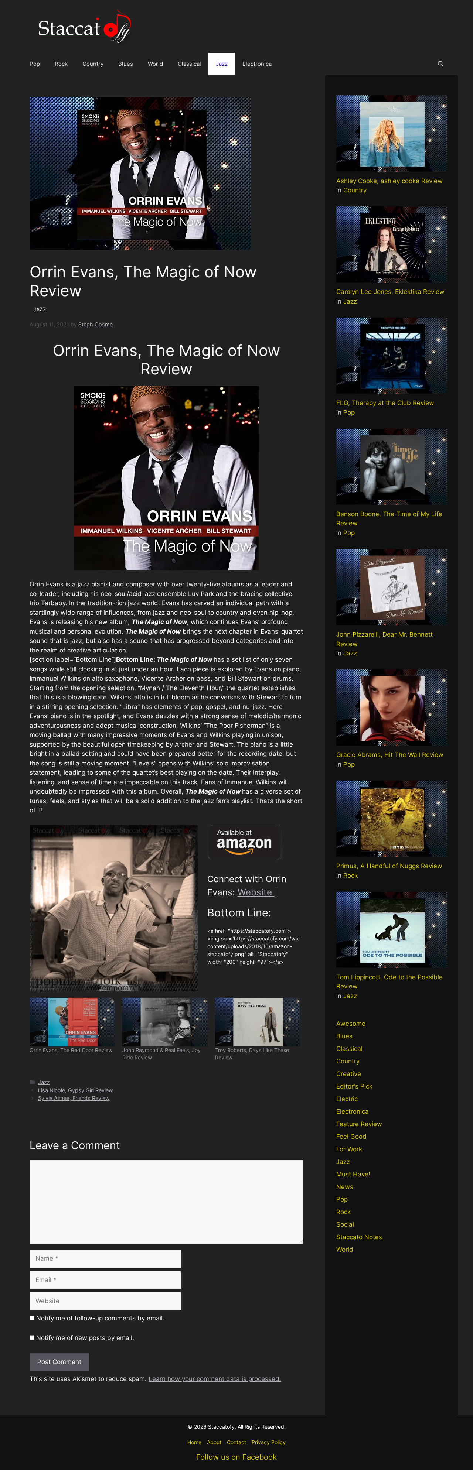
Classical (189, 63)
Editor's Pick (354, 1086)
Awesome (350, 1023)
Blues (125, 63)
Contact (236, 1442)
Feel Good (351, 1136)
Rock (61, 63)
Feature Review (359, 1124)
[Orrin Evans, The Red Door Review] (72, 1022)
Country (92, 63)
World (155, 63)
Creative (348, 1073)
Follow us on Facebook (236, 1457)
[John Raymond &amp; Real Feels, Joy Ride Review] (165, 1022)
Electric (347, 1099)
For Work (349, 1149)
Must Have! (353, 1174)
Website (256, 892)
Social (345, 1224)
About (214, 1442)
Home (194, 1442)
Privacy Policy (269, 1442)
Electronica (257, 63)
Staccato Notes (359, 1237)
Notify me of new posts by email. (85, 1337)
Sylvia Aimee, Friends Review (74, 1098)
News (344, 1186)
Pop (35, 63)
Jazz (222, 63)
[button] (441, 64)
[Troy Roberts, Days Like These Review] (257, 1022)
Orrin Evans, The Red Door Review (71, 1050)
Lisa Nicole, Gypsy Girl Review (75, 1090)
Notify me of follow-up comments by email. (100, 1318)
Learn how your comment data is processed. (215, 1378)
